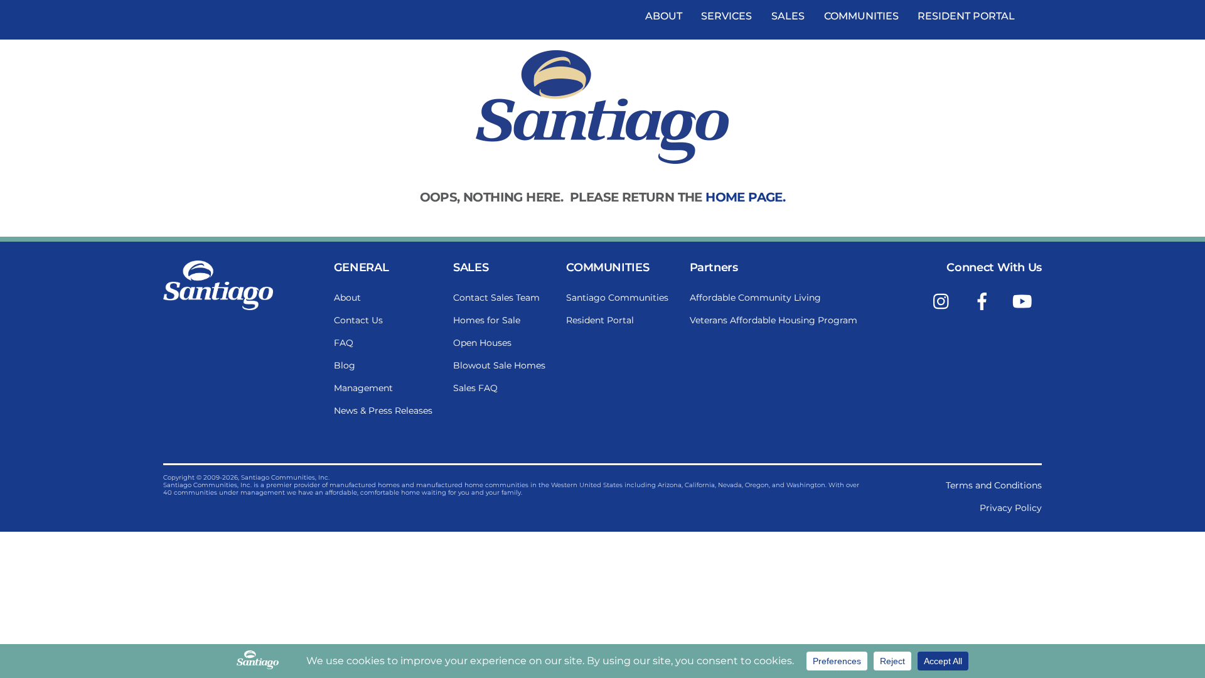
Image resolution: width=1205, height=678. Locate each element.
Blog (344, 365)
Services (726, 16)
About (663, 16)
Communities (861, 16)
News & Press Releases (383, 410)
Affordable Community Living (755, 297)
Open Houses (482, 342)
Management (363, 388)
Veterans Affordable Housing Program (773, 320)
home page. (745, 197)
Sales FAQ (475, 388)
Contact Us (358, 320)
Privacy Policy (1011, 508)
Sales (788, 16)
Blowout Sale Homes (499, 365)
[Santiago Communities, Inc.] (218, 307)
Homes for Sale (486, 320)
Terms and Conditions (994, 485)
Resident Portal (966, 16)
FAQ (343, 342)
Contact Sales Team (496, 297)
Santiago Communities (617, 297)
